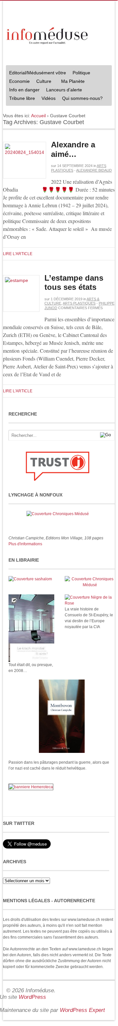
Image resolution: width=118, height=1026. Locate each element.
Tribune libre (22, 98)
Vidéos (49, 98)
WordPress (32, 997)
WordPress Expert (82, 1010)
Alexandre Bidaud (94, 170)
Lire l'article (17, 254)
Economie (19, 81)
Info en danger (24, 89)
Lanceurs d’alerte (64, 89)
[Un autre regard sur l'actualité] (48, 34)
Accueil (38, 115)
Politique (79, 73)
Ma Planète (73, 81)
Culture (42, 82)
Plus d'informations (25, 544)
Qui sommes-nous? (81, 99)
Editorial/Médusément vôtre (37, 72)
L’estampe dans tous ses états (73, 282)
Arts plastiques (79, 303)
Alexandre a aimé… (73, 149)
